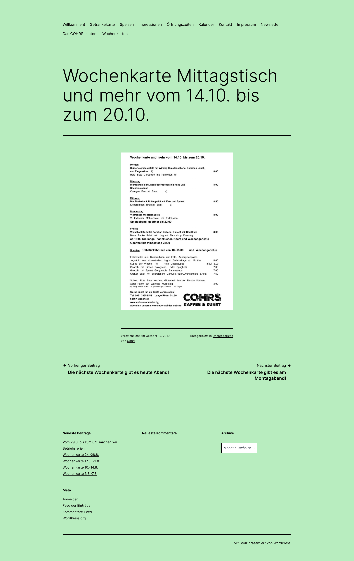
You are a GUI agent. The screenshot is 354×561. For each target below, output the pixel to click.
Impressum (246, 24)
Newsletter (270, 24)
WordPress (282, 543)
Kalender (206, 24)
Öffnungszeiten (180, 24)
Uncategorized (223, 336)
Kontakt (225, 24)
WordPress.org (74, 518)
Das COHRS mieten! (80, 33)
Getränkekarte (102, 24)
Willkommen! (74, 24)
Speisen (127, 24)
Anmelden (70, 499)
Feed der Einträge (76, 505)
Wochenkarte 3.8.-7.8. (80, 474)
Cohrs (131, 341)
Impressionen (150, 24)
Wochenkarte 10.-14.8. (80, 467)
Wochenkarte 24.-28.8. (81, 455)
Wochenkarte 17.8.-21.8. (81, 461)
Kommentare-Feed (77, 512)
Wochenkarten (115, 33)
